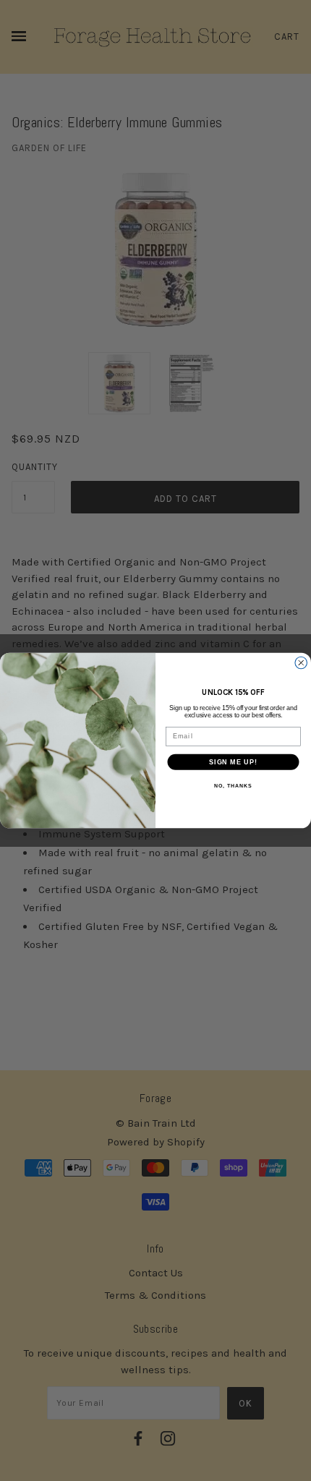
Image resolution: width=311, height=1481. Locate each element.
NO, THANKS (233, 786)
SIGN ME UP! (233, 762)
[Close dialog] (301, 663)
